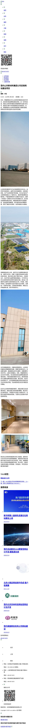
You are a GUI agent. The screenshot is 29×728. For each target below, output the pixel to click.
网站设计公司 (5, 478)
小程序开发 (7, 81)
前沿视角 (6, 79)
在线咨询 (3, 726)
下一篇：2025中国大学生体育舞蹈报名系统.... (13, 481)
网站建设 (6, 78)
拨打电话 (8, 726)
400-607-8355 (5, 71)
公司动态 (6, 76)
